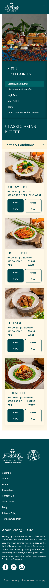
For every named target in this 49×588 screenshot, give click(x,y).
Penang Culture (19, 580)
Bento (10, 106)
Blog (4, 507)
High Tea (12, 95)
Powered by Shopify (36, 580)
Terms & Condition (11, 518)
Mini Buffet (13, 100)
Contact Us (8, 495)
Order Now (33, 205)
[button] (44, 7)
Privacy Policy (9, 512)
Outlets (6, 478)
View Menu (15, 205)
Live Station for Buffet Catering (23, 112)
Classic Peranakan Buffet (19, 89)
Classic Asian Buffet (17, 83)
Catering (6, 472)
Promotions (8, 489)
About (5, 484)
